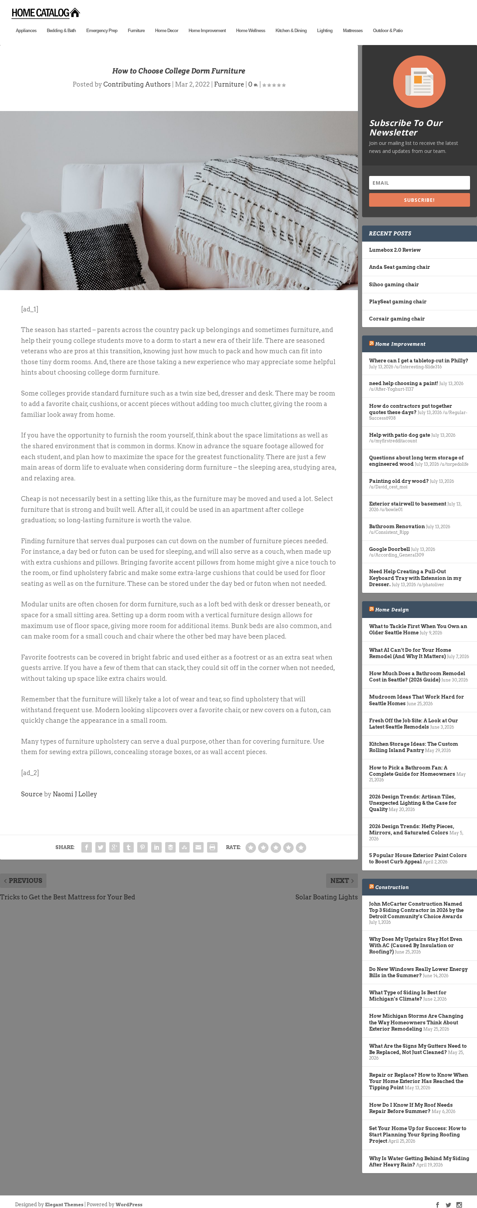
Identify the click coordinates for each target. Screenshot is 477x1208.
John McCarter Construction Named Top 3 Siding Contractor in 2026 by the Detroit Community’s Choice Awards (416, 910)
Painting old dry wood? (399, 481)
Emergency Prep (101, 30)
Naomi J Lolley (75, 794)
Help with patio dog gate (399, 435)
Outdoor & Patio (388, 30)
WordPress (129, 1204)
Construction (392, 887)
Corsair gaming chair (397, 319)
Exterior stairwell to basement (407, 504)
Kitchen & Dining (291, 30)
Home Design (392, 609)
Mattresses (352, 30)
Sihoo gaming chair (394, 284)
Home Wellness (250, 30)
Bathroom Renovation (397, 526)
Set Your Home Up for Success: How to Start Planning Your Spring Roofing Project (418, 1135)
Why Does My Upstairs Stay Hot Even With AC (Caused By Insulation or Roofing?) (415, 945)
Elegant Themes (64, 1204)
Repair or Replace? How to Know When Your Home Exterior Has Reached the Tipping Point (418, 1081)
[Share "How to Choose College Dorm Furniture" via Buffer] (170, 847)
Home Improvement (207, 30)
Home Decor (166, 30)
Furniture (136, 30)
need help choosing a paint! (403, 383)
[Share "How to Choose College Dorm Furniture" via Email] (198, 847)
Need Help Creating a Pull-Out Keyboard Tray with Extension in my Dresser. (415, 578)
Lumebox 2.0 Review (395, 250)
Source (32, 794)
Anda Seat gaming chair (399, 267)
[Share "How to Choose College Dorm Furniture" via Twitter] (101, 847)
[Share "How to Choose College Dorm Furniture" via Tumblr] (128, 847)
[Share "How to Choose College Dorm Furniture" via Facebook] (87, 847)
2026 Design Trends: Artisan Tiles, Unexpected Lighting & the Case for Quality (413, 803)
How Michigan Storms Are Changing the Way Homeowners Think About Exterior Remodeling (416, 1022)
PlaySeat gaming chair (398, 301)
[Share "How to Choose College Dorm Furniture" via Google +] (115, 847)
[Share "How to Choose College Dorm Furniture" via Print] (212, 847)
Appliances (26, 30)
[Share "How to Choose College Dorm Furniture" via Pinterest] (142, 847)
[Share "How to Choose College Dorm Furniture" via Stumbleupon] (184, 847)
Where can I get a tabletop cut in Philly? (418, 360)
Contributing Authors (137, 84)
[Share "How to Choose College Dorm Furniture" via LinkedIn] (156, 847)
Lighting (324, 30)
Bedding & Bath (61, 30)
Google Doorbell (389, 549)
